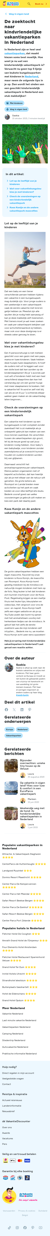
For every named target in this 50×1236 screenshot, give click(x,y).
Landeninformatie (11, 1105)
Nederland (31, 76)
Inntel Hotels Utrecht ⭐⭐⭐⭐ (19, 973)
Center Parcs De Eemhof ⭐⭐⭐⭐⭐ (22, 907)
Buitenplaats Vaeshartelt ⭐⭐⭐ (20, 987)
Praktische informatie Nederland (19, 1053)
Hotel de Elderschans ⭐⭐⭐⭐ (19, 993)
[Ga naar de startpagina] (11, 4)
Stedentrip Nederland (13, 1040)
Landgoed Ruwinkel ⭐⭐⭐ (17, 870)
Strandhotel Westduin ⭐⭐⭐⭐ (19, 980)
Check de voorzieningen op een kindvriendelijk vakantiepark (25, 199)
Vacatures (7, 1138)
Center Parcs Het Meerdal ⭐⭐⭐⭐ (21, 893)
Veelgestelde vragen (13, 1078)
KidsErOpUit (22, 695)
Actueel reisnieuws (12, 1100)
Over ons (7, 1127)
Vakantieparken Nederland (16, 1027)
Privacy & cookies (26, 1211)
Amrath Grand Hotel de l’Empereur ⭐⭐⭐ (25, 940)
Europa (9, 729)
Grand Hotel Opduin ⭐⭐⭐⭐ (18, 1000)
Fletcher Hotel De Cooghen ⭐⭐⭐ (21, 933)
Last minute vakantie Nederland (19, 1020)
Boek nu (39, 4)
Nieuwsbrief (8, 1111)
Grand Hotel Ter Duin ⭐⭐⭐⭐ (19, 967)
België (25, 1215)
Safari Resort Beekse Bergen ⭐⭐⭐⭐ (23, 900)
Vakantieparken (13, 735)
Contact (6, 1084)
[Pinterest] (33, 1228)
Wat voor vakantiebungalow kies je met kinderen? (25, 190)
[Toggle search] (29, 4)
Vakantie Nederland (12, 1013)
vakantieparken (14, 53)
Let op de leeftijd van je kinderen (23, 182)
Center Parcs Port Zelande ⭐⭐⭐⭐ (22, 920)
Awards (6, 1132)
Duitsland (42, 1211)
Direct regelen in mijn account (18, 1073)
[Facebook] (25, 1228)
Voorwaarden (9, 1211)
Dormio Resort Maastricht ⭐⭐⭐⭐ (22, 877)
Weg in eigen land (19, 13)
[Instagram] (17, 1228)
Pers (4, 1144)
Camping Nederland (12, 1033)
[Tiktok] (9, 1228)
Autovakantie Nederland (15, 1047)
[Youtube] (40, 1228)
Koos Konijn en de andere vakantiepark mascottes (24, 209)
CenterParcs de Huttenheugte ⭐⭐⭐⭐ (24, 864)
